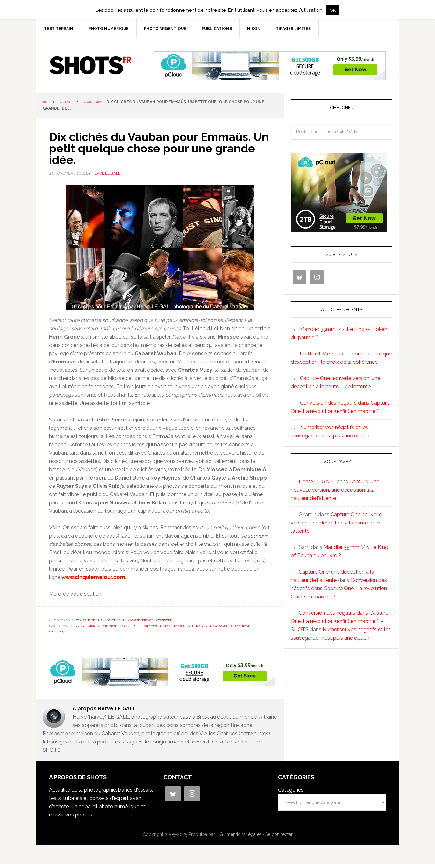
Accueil (51, 102)
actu (81, 620)
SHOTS (90, 65)
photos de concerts (212, 626)
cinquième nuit (103, 626)
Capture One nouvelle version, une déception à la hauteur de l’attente (335, 490)
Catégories (290, 790)
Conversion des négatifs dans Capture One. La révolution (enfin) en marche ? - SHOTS (339, 621)
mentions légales (244, 834)
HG (219, 834)
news (147, 620)
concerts (72, 102)
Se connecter (279, 834)
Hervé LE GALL (317, 482)
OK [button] (333, 10)
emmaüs (149, 626)
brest (93, 620)
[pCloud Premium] (270, 77)
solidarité (245, 626)
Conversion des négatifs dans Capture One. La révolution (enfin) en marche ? (339, 588)
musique (131, 620)
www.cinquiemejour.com (93, 577)
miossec (182, 626)
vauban (94, 102)
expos (166, 626)
